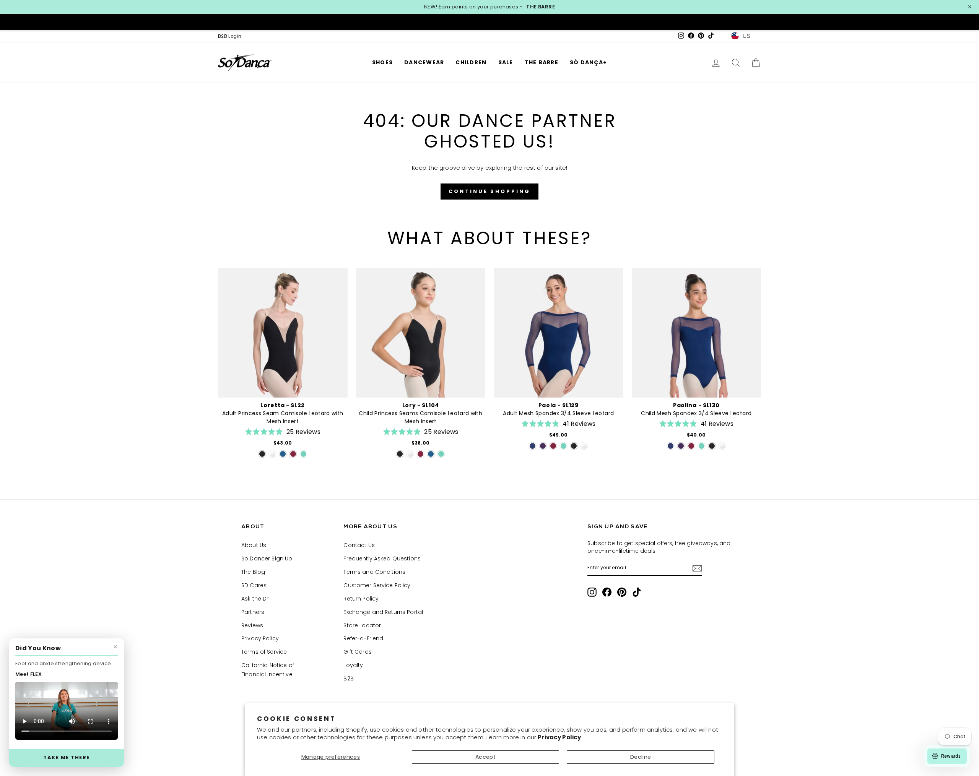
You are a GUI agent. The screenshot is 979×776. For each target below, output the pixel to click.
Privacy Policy (559, 737)
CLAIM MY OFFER (564, 432)
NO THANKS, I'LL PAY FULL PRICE (564, 461)
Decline (640, 757)
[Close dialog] (631, 300)
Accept (485, 757)
